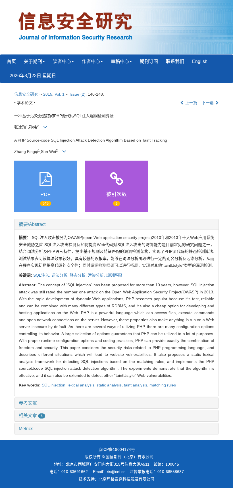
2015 (47, 94)
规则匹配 (114, 275)
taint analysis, (136, 385)
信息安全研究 (26, 94)
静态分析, (79, 275)
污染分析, (97, 275)
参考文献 (28, 403)
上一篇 (190, 102)
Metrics (26, 428)
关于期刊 (33, 61)
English (199, 61)
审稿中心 (120, 61)
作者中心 (91, 61)
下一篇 (208, 102)
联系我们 (175, 61)
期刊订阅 (149, 61)
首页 (11, 61)
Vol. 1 (60, 94)
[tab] (116, 224)
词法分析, (60, 275)
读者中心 (62, 61)
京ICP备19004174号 (116, 449)
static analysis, (110, 385)
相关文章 (31, 415)
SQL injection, (55, 385)
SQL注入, (42, 275)
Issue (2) (78, 94)
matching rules (162, 385)
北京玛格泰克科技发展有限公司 (126, 479)
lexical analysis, (82, 385)
